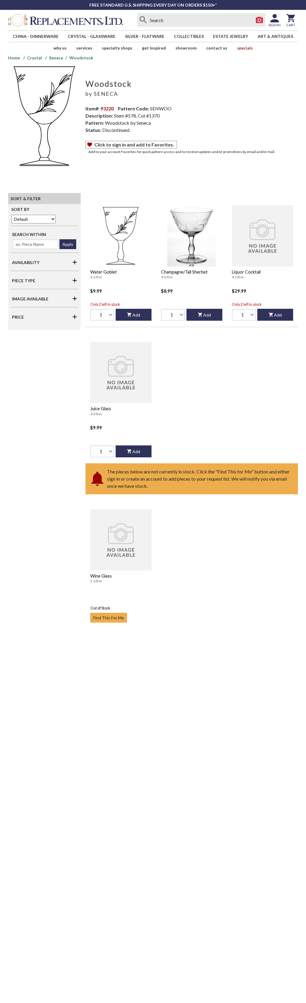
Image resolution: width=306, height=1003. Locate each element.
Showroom (186, 47)
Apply (67, 244)
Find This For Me (108, 617)
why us (60, 47)
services (84, 47)
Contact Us (216, 47)
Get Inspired (154, 47)
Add (136, 314)
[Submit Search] (143, 20)
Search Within (29, 234)
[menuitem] (35, 36)
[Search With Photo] (259, 20)
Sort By (20, 209)
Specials (245, 47)
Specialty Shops (117, 47)
